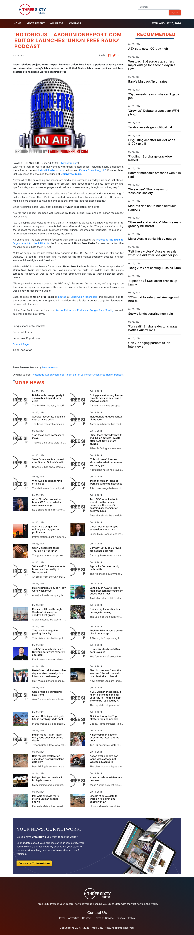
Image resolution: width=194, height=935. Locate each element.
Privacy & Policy (126, 917)
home (17, 23)
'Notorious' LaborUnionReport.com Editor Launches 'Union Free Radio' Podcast (78, 374)
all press (56, 23)
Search (175, 12)
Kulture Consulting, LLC (92, 170)
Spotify (109, 310)
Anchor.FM (61, 310)
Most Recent (36, 23)
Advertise (73, 917)
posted (62, 296)
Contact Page (21, 344)
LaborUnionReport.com (51, 170)
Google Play (96, 310)
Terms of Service (104, 917)
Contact (75, 23)
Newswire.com (69, 162)
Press (62, 917)
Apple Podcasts (78, 310)
